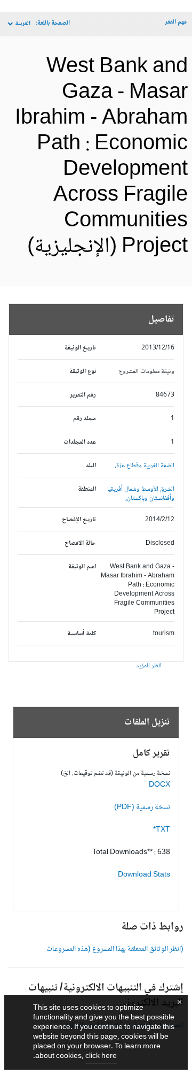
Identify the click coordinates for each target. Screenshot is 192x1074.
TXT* (161, 830)
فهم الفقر (176, 22)
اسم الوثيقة (82, 567)
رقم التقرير (83, 395)
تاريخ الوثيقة (80, 348)
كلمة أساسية (81, 633)
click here (101, 1056)
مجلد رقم (84, 418)
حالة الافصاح (80, 543)
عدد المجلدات (79, 442)
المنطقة (87, 489)
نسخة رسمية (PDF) (142, 807)
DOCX (159, 785)
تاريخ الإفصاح (79, 519)
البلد (91, 465)
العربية (22, 23)
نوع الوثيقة (82, 371)
